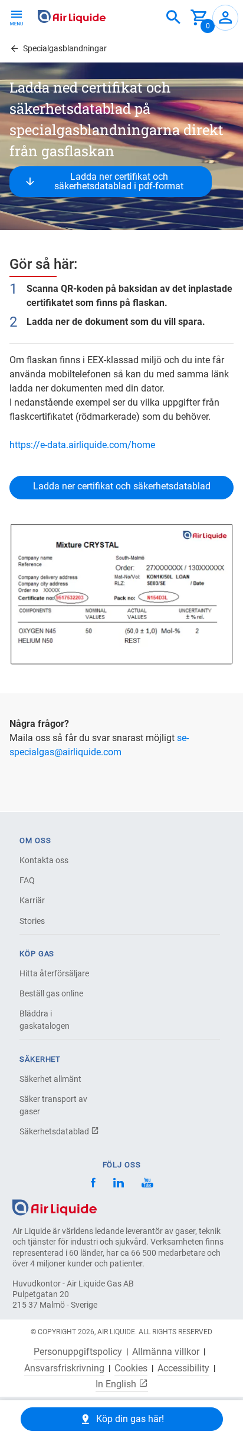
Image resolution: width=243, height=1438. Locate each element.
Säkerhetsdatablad (55, 1131)
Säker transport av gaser (53, 1105)
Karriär (32, 900)
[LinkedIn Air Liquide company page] (118, 1184)
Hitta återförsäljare (54, 973)
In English (117, 1383)
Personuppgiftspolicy (78, 1352)
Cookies (130, 1368)
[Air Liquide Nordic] (147, 1184)
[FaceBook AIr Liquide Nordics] (93, 1184)
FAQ (27, 880)
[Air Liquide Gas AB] (72, 16)
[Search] (173, 18)
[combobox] (173, 18)
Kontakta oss (43, 860)
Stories (32, 921)
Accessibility (183, 1368)
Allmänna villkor (165, 1352)
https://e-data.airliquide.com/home (82, 444)
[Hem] (54, 1206)
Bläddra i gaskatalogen (44, 1020)
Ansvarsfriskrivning (64, 1368)
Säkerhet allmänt (50, 1079)
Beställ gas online (51, 993)
